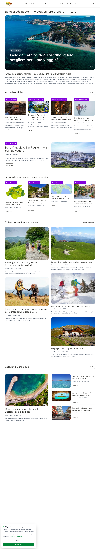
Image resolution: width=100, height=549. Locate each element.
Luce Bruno (54, 122)
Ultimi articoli (28, 3)
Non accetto (19, 540)
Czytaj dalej (9, 165)
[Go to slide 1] (88, 66)
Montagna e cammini (48, 3)
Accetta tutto (18, 544)
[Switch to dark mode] (93, 3)
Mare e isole (58, 3)
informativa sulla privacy (16, 536)
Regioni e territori (37, 3)
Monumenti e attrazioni (68, 3)
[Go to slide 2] (90, 66)
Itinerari (77, 3)
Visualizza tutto (88, 93)
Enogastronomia (11, 99)
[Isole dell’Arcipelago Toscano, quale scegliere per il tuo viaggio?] (50, 42)
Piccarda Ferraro (14, 64)
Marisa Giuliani (31, 120)
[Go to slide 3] (92, 67)
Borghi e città (15, 50)
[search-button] (89, 4)
